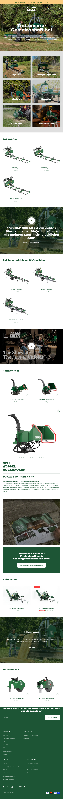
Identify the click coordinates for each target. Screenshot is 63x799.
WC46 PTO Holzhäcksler (17, 399)
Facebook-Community (8, 779)
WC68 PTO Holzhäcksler (46, 399)
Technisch (5, 773)
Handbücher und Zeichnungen (30, 735)
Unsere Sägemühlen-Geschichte (11, 766)
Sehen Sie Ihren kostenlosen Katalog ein (31, 565)
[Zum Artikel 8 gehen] (32, 457)
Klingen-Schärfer (7, 751)
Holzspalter (6, 748)
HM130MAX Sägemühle (16, 199)
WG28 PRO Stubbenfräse (46, 698)
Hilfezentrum (25, 738)
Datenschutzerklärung (32, 763)
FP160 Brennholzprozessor (46, 608)
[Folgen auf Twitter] (8, 787)
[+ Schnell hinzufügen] (27, 162)
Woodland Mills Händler (9, 776)
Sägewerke (5, 735)
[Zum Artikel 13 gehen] (41, 457)
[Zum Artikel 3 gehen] (23, 457)
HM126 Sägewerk (46, 168)
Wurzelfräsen (6, 745)
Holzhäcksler (6, 741)
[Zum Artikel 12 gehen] (39, 457)
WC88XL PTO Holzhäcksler (18, 477)
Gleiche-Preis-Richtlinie (33, 770)
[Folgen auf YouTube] (20, 787)
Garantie (29, 773)
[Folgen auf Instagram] (12, 787)
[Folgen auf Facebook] (4, 787)
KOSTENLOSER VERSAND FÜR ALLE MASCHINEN (31, 2)
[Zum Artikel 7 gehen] (30, 457)
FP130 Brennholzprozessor (16, 608)
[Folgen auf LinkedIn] (25, 787)
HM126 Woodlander (46, 289)
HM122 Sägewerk (17, 168)
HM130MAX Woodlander (16, 320)
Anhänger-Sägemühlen (9, 738)
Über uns (5, 763)
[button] (50, 8)
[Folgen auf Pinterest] (16, 787)
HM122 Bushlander (16, 289)
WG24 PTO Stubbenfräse (16, 698)
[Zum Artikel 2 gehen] (21, 457)
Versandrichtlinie (31, 766)
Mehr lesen (31, 647)
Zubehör (5, 754)
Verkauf (5, 770)
